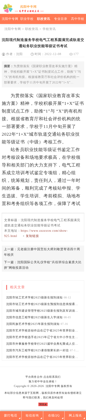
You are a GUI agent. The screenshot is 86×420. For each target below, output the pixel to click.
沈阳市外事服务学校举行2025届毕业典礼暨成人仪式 (42, 343)
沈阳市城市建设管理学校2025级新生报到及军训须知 (42, 310)
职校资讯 (43, 18)
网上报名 (75, 415)
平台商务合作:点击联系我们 (43, 376)
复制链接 (32, 236)
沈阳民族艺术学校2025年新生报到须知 (33, 324)
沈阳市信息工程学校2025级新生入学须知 (34, 317)
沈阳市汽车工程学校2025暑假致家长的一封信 (37, 350)
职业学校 (27, 18)
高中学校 (77, 18)
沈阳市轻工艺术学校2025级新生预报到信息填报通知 (42, 304)
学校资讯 (49, 29)
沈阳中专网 (10, 18)
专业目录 (60, 18)
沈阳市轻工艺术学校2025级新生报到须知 (34, 297)
